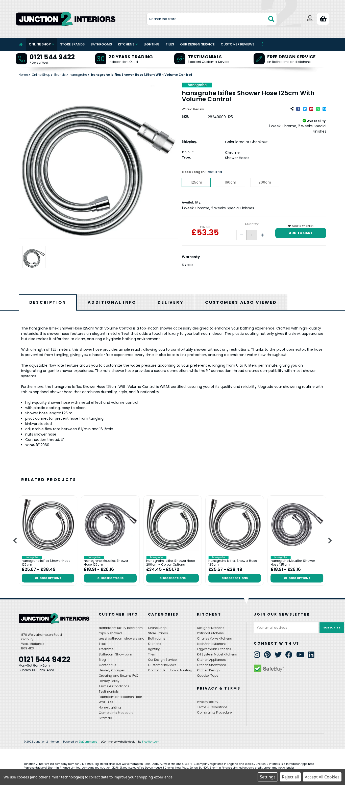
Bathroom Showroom (115, 654)
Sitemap (105, 718)
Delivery (171, 302)
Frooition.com (151, 742)
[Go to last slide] (15, 541)
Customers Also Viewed (241, 302)
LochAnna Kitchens (212, 644)
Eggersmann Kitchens (214, 649)
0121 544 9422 (52, 57)
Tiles (170, 44)
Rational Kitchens (210, 633)
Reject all (290, 777)
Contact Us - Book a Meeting (170, 670)
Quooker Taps (207, 675)
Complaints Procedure (116, 713)
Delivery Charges (112, 670)
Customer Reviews (237, 44)
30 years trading (131, 57)
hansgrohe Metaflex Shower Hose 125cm (106, 562)
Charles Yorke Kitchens (214, 638)
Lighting (152, 44)
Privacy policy (207, 702)
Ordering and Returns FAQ (118, 675)
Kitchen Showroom (211, 665)
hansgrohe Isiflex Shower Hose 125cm (46, 562)
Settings (268, 777)
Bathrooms (101, 44)
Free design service (291, 57)
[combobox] (211, 19)
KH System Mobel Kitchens (217, 654)
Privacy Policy (109, 681)
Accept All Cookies (322, 777)
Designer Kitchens (210, 628)
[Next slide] (329, 541)
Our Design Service (197, 44)
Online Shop (40, 44)
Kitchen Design (208, 670)
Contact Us (107, 665)
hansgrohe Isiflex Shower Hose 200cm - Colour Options (170, 562)
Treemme (106, 649)
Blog (102, 659)
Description (47, 302)
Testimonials (205, 57)
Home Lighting (110, 707)
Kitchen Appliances (212, 659)
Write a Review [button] (193, 109)
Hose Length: (202, 171)
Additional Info (112, 302)
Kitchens (126, 44)
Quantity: (252, 224)
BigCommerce (88, 742)
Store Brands (72, 44)
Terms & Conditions (114, 686)
